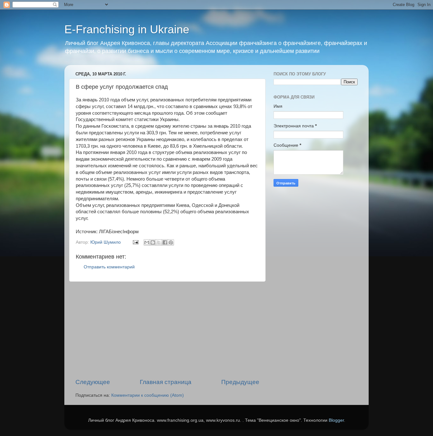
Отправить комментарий (109, 267)
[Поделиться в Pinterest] (171, 242)
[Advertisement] (167, 329)
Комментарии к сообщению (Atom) (147, 395)
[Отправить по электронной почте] (147, 242)
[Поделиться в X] (159, 242)
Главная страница (165, 382)
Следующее (92, 382)
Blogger (336, 420)
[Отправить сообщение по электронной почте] (135, 242)
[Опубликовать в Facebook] (165, 242)
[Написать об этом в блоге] (153, 242)
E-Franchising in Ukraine (126, 29)
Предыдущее (240, 382)
